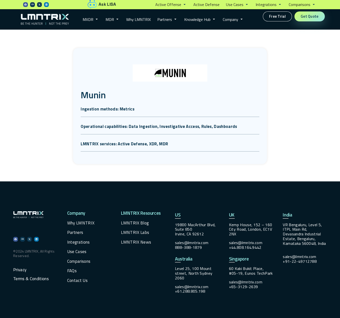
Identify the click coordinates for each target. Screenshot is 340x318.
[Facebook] (25, 4)
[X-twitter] (39, 4)
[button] (171, 4)
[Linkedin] (46, 4)
